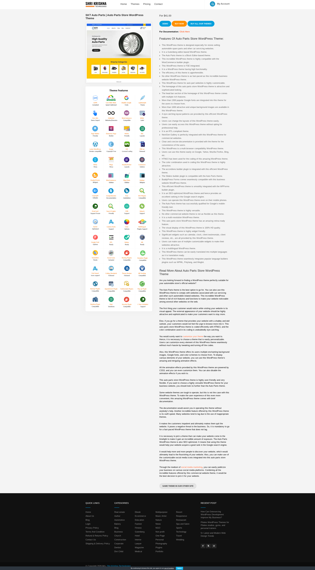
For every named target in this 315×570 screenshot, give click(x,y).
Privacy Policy (92, 528)
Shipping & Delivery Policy (98, 543)
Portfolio (159, 551)
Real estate (119, 512)
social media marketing (191, 467)
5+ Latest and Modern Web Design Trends (213, 534)
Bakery (117, 524)
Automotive (119, 520)
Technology (181, 532)
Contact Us (91, 539)
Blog (88, 520)
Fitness (138, 528)
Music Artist (161, 516)
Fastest (138, 524)
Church (117, 536)
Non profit (160, 532)
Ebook (138, 512)
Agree (179, 568)
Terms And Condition (95, 532)
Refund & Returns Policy (97, 536)
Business (118, 532)
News (158, 524)
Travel (179, 536)
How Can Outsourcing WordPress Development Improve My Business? (212, 514)
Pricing (146, 4)
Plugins (159, 547)
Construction (120, 539)
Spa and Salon (182, 524)
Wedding (180, 539)
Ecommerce (140, 516)
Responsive (181, 516)
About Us (90, 516)
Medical (138, 551)
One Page (160, 536)
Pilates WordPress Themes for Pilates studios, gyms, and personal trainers (215, 525)
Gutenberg (139, 532)
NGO (158, 528)
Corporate (118, 543)
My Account (223, 3)
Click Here (185, 32)
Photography (161, 543)
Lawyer (138, 543)
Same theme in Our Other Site (177, 486)
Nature (159, 520)
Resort (179, 512)
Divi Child (118, 551)
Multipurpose (161, 512)
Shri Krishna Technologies (119, 566)
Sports (179, 528)
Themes (135, 4)
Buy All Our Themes (201, 24)
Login (88, 524)
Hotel (137, 536)
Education (139, 520)
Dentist (117, 547)
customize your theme (193, 336)
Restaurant (181, 520)
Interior (138, 539)
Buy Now (179, 24)
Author (117, 516)
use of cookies (169, 568)
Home (123, 4)
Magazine (139, 547)
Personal (160, 539)
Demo (165, 24)
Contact (158, 4)
